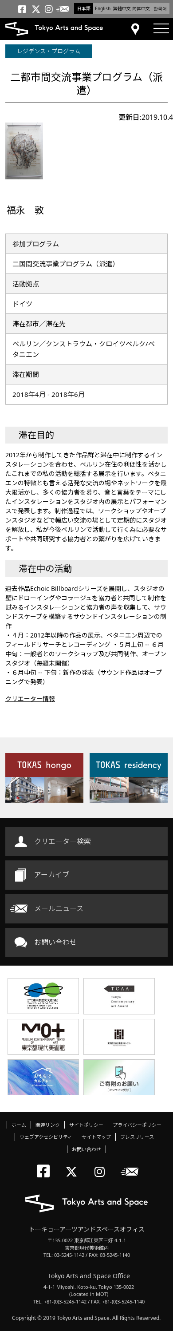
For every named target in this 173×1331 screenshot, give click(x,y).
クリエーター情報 (30, 698)
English (102, 8)
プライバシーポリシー (137, 1124)
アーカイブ (51, 874)
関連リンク (47, 1124)
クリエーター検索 (62, 841)
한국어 (160, 8)
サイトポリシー (86, 1124)
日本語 (83, 8)
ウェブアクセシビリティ (46, 1136)
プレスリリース (137, 1136)
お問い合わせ (55, 942)
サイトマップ (96, 1136)
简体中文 (141, 8)
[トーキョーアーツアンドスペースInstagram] (102, 1164)
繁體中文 (122, 8)
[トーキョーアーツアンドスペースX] (73, 1164)
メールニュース (58, 908)
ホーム (19, 1124)
